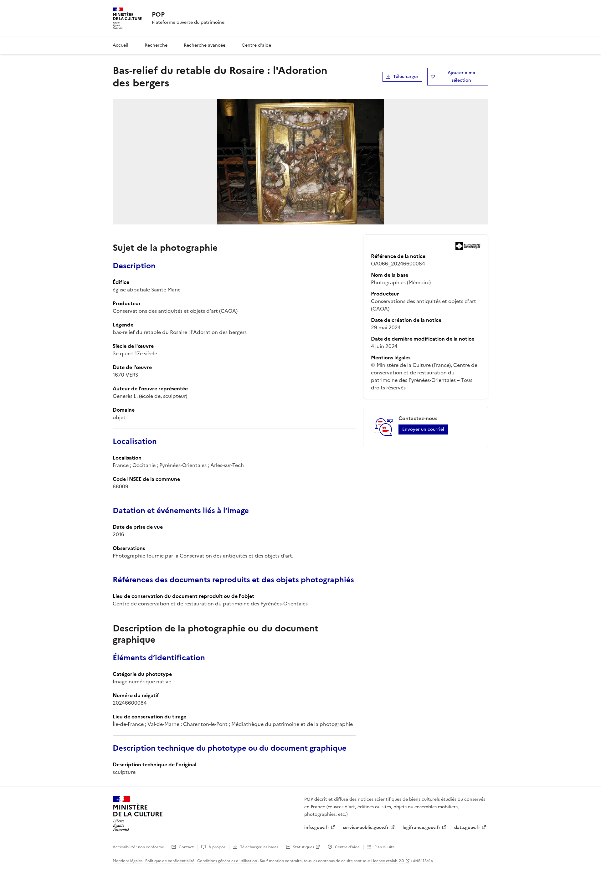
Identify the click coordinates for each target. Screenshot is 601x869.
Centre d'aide (256, 45)
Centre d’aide (347, 847)
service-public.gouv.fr (366, 827)
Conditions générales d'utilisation (227, 861)
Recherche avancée (204, 45)
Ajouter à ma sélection (461, 76)
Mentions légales (127, 861)
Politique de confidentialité (169, 861)
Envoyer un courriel (423, 429)
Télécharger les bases (259, 847)
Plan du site (384, 847)
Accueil (120, 45)
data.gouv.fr (467, 827)
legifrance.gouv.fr (421, 827)
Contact (186, 847)
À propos (216, 847)
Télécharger (406, 76)
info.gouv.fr (316, 827)
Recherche (156, 45)
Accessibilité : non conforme (138, 847)
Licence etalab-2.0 (387, 861)
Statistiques (303, 847)
